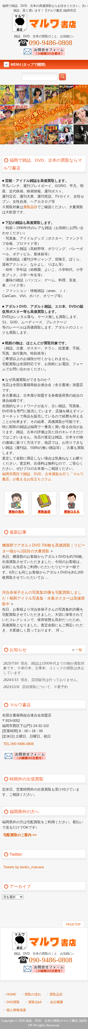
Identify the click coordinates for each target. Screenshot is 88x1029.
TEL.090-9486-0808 (18, 744)
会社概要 (56, 1002)
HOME (11, 994)
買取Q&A (35, 1002)
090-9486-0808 (50, 42)
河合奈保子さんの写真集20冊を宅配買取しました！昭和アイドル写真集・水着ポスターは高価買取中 (43, 598)
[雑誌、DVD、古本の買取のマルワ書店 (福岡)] (44, 30)
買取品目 (30, 207)
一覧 (79, 650)
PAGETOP (73, 924)
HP (30, 1025)
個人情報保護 (16, 1010)
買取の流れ (33, 994)
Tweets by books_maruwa (23, 867)
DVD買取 (13, 1002)
